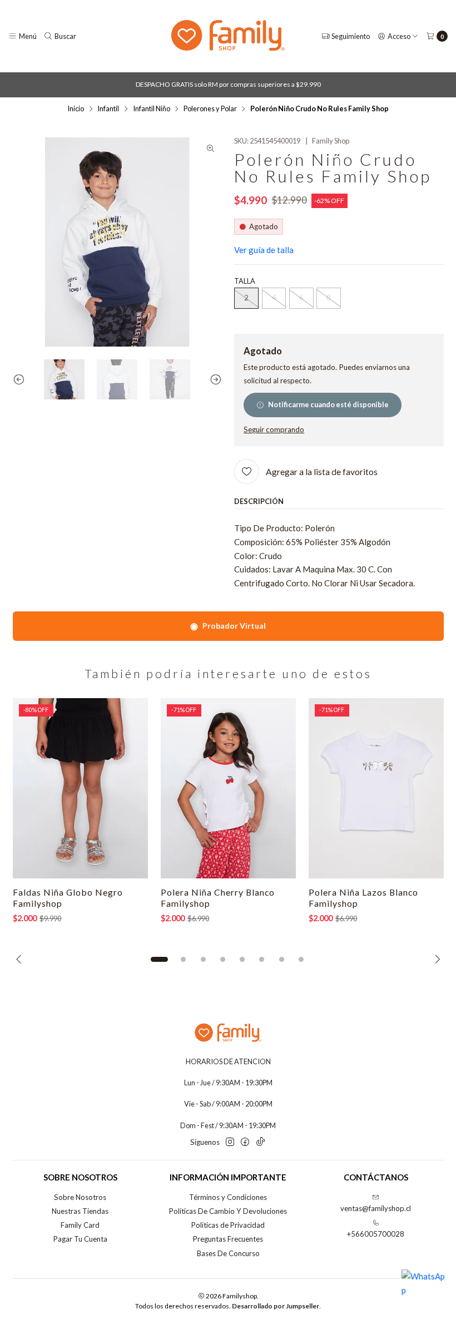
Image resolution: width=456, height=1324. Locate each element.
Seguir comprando (274, 430)
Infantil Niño (151, 108)
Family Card (80, 1225)
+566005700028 (375, 1233)
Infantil (108, 108)
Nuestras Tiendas (80, 1211)
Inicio (75, 108)
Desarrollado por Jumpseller (275, 1306)
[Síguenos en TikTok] (260, 1142)
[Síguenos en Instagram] (230, 1142)
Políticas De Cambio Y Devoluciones (228, 1211)
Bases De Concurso (228, 1253)
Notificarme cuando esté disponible (328, 404)
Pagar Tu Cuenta (80, 1238)
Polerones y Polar (210, 108)
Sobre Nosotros (80, 1197)
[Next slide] (213, 379)
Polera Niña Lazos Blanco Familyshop (363, 897)
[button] (159, 959)
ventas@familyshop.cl (375, 1208)
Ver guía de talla (264, 250)
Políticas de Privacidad (228, 1225)
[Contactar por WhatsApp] (424, 1291)
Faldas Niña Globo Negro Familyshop (68, 897)
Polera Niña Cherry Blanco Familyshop (218, 897)
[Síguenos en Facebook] (245, 1142)
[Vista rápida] (129, 788)
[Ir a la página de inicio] (228, 36)
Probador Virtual (228, 625)
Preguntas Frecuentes (228, 1238)
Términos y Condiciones (228, 1197)
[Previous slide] (21, 379)
